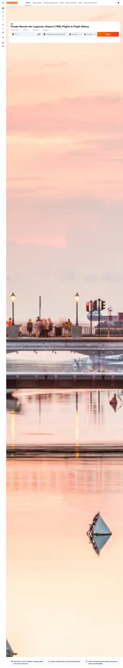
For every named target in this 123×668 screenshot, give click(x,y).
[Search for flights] (3, 8)
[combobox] (15, 30)
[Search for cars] (3, 16)
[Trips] (3, 37)
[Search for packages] (3, 19)
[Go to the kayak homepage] (12, 3)
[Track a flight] (3, 28)
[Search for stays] (3, 12)
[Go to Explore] (3, 25)
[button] (3, 3)
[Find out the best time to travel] (3, 32)
